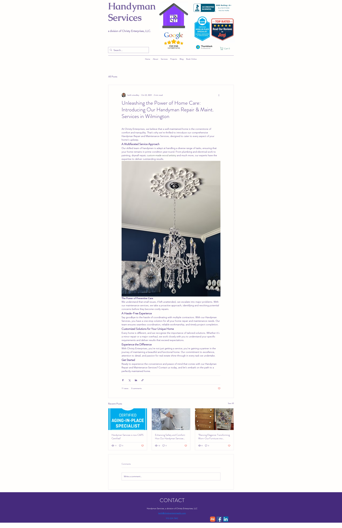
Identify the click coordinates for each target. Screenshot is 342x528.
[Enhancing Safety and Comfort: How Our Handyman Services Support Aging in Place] (171, 419)
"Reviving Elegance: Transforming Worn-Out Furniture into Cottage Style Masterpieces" (214, 436)
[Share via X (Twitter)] (129, 380)
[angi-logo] (212, 519)
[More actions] (218, 95)
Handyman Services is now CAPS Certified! (127, 436)
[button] (226, 48)
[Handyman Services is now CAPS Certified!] (127, 419)
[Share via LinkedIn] (136, 380)
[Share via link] (142, 380)
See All (231, 403)
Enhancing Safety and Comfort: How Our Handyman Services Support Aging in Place (170, 436)
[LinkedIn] (225, 519)
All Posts (112, 76)
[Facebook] (219, 519)
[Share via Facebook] (123, 380)
